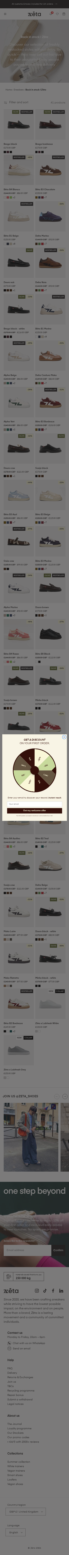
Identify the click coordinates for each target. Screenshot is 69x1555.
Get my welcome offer (34, 811)
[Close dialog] (64, 737)
